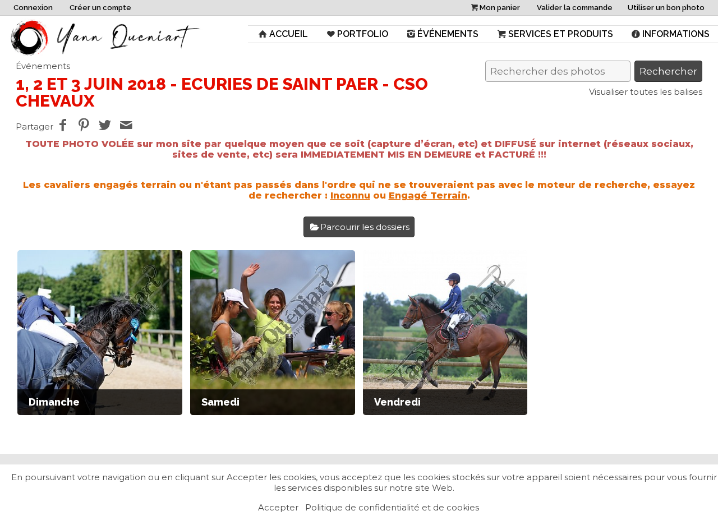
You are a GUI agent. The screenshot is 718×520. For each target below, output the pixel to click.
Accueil (288, 34)
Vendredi (397, 402)
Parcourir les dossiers (364, 227)
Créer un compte (100, 7)
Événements (447, 34)
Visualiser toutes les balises (645, 91)
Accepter (278, 507)
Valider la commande (575, 7)
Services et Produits (560, 34)
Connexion (33, 7)
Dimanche (54, 402)
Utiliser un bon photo (666, 7)
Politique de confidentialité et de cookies (392, 507)
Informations (676, 34)
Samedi (220, 402)
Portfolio (362, 34)
